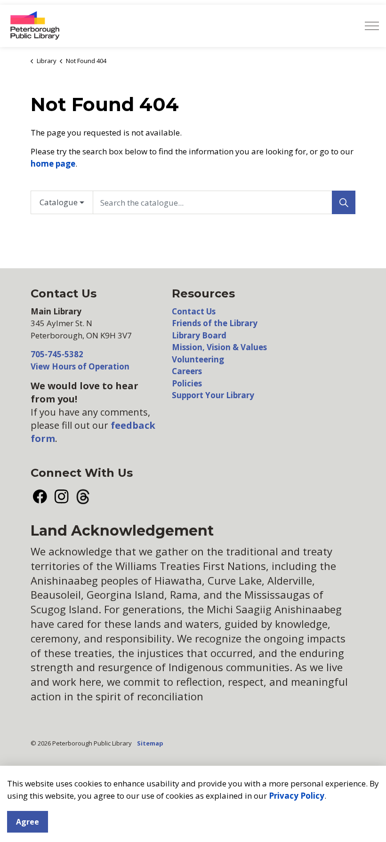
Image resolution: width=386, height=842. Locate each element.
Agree (27, 822)
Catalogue (59, 202)
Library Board (199, 335)
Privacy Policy (296, 795)
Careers (187, 371)
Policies (187, 383)
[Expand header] (372, 26)
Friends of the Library (214, 323)
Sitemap (150, 743)
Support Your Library (213, 395)
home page (53, 163)
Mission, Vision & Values (219, 347)
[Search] (343, 202)
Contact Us (194, 311)
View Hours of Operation (80, 366)
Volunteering (198, 359)
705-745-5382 (57, 354)
